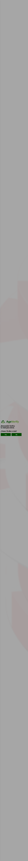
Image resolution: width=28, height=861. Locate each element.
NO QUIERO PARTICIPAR (20, 1)
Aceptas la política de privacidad (11, 16)
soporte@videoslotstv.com (8, 33)
